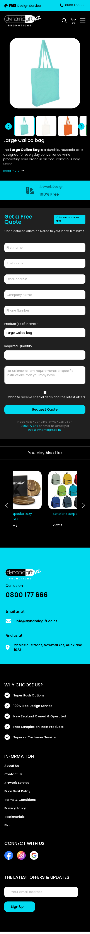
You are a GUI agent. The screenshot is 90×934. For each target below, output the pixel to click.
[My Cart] (73, 20)
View (11, 526)
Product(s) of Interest (21, 324)
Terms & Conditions (20, 799)
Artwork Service (16, 782)
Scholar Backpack (67, 513)
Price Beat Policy (17, 791)
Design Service (25, 5)
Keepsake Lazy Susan (20, 516)
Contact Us (13, 774)
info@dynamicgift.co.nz (44, 430)
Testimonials (14, 817)
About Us (11, 765)
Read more (11, 171)
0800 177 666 (75, 5)
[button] (8, 126)
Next (83, 505)
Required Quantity (18, 346)
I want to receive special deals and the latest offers (46, 397)
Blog (8, 825)
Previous (6, 505)
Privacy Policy (15, 808)
